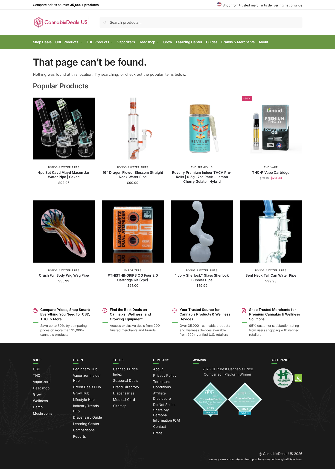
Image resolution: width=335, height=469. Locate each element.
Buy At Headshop (202, 189)
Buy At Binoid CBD (270, 188)
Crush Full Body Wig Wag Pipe (64, 275)
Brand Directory (126, 387)
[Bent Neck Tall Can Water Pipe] (271, 231)
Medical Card (124, 399)
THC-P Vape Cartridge (270, 172)
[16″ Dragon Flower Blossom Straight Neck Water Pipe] (133, 128)
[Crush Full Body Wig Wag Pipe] (64, 231)
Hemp (38, 407)
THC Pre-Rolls (202, 167)
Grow (37, 394)
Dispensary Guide (87, 417)
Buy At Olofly (132, 192)
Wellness (40, 401)
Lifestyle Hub (84, 399)
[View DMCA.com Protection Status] (298, 378)
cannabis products (216, 325)
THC (36, 375)
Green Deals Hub (87, 387)
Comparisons (84, 430)
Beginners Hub (85, 369)
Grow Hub (81, 393)
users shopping (268, 330)
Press (158, 433)
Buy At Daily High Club (202, 295)
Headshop (41, 388)
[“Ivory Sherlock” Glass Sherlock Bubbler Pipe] (202, 231)
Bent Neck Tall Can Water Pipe (270, 275)
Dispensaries (123, 393)
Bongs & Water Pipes (63, 167)
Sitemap (119, 406)
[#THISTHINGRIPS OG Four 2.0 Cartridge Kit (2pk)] (133, 231)
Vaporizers (132, 270)
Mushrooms (42, 413)
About (158, 369)
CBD (36, 369)
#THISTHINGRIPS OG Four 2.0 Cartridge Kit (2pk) (133, 277)
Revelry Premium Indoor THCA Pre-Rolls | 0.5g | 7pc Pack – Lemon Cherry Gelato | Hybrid (202, 177)
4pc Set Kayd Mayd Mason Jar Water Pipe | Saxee (64, 174)
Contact (159, 426)
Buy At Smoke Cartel (64, 192)
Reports (79, 436)
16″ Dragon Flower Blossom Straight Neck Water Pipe (133, 174)
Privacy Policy (164, 375)
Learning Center (86, 424)
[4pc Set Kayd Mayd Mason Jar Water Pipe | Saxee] (64, 128)
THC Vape (271, 167)
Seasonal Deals (125, 380)
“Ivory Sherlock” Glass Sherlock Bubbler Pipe (202, 277)
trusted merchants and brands (133, 330)
